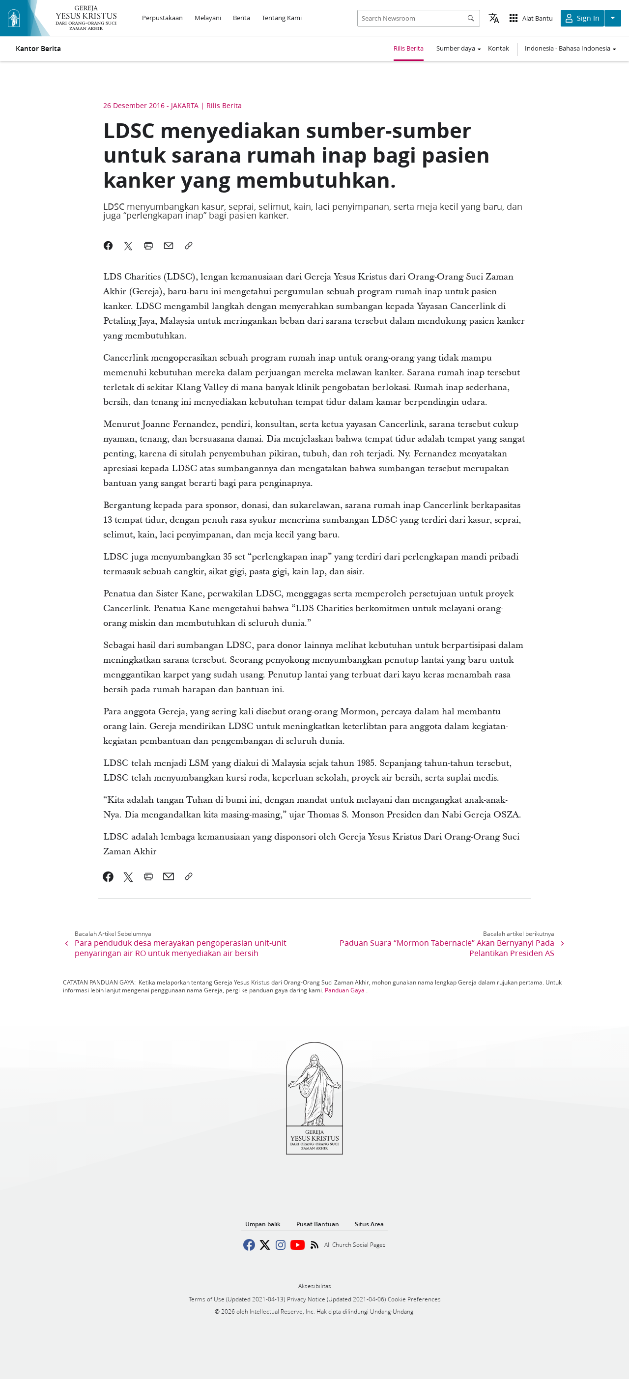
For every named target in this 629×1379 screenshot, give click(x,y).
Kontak (498, 48)
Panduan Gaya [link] (345, 990)
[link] (108, 876)
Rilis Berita (409, 48)
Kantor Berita (38, 48)
